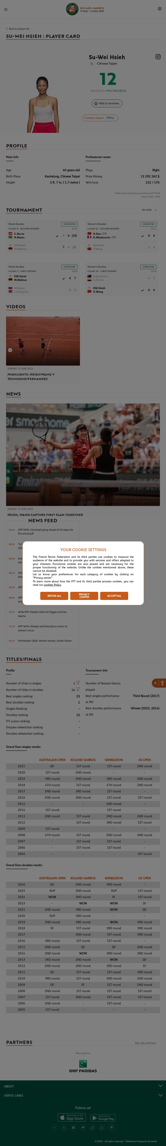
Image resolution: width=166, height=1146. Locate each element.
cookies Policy (52, 585)
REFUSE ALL (54, 596)
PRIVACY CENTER (84, 596)
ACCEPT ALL (114, 596)
